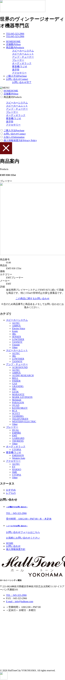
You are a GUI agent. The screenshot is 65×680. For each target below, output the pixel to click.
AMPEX (16, 325)
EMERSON (18, 455)
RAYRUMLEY (20, 408)
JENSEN (16, 336)
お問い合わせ (17, 79)
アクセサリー (19, 73)
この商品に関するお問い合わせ (32, 298)
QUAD (15, 405)
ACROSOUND (20, 367)
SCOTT (16, 413)
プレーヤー (18, 60)
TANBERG (18, 416)
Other (15, 347)
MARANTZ (18, 394)
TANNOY (17, 342)
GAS (14, 383)
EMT (14, 435)
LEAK (15, 391)
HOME (13, 41)
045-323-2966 (15, 33)
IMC (14, 389)
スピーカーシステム (23, 50)
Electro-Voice (18, 328)
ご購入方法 (16, 76)
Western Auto (18, 458)
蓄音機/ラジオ (19, 66)
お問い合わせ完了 (21, 82)
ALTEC (16, 323)
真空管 (15, 69)
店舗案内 (13, 44)
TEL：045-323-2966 (16, 595)
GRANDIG (18, 386)
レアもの (11, 493)
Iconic (15, 331)
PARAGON (18, 402)
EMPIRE (16, 433)
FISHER (16, 381)
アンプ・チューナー (23, 57)
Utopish (16, 344)
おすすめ (11, 490)
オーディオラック (21, 63)
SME (14, 472)
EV (13, 466)
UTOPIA (16, 449)
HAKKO (16, 469)
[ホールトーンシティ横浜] (22, 11)
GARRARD (18, 438)
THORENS (18, 441)
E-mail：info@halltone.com (19, 601)
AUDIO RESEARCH (23, 375)
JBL (14, 334)
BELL (15, 378)
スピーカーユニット (23, 54)
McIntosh (16, 400)
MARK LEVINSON (22, 397)
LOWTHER (18, 339)
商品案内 (15, 47)
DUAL (15, 430)
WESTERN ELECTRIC (24, 421)
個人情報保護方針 (20, 140)
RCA (14, 410)
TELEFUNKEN (20, 419)
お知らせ (14, 137)
